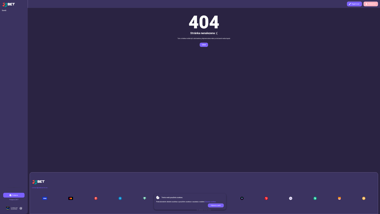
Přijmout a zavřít (216, 205)
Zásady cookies (210, 202)
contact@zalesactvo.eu (40, 188)
